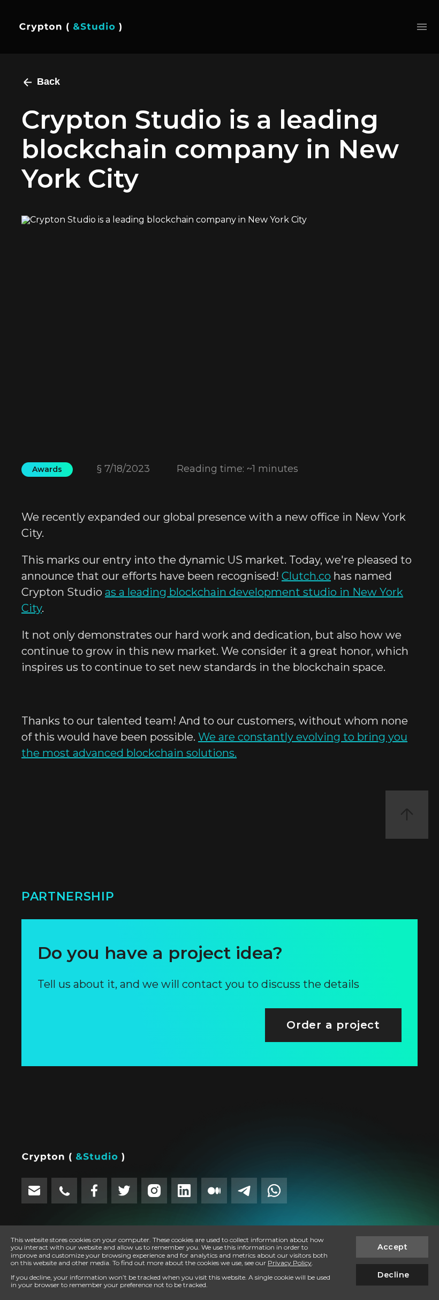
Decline (393, 1275)
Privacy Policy (290, 1263)
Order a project (333, 1024)
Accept (392, 1247)
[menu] (422, 26)
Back (48, 81)
